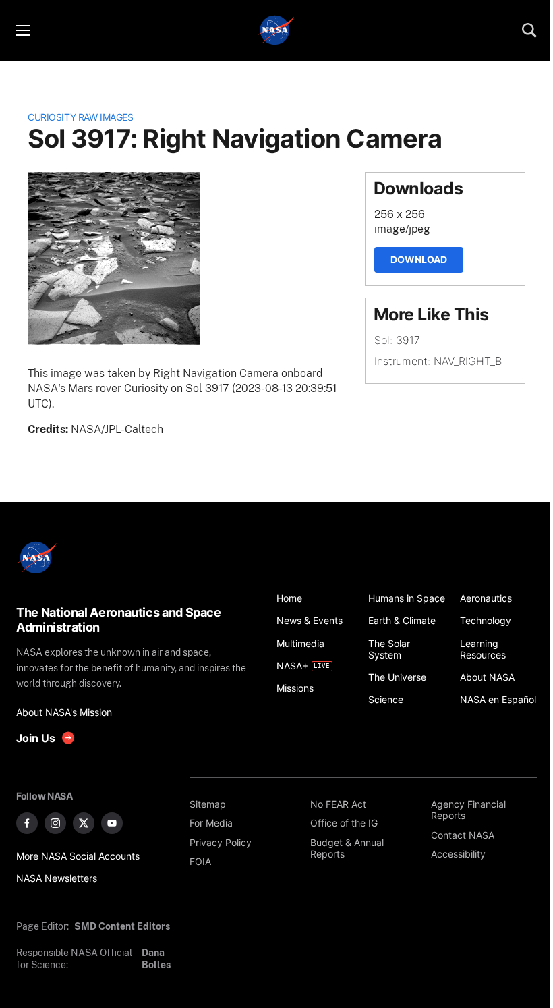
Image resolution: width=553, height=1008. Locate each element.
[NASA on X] (83, 823)
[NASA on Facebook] (27, 823)
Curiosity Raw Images (80, 117)
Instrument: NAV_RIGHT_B (438, 361)
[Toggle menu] (22, 30)
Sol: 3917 (397, 340)
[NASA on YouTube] (112, 823)
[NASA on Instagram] (55, 823)
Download (418, 259)
